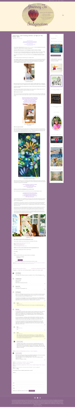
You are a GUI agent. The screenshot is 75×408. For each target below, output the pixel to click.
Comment (14, 372)
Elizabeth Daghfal (20, 341)
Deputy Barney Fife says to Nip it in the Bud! (19, 268)
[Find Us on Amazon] (40, 398)
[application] (56, 139)
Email (14, 385)
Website (14, 388)
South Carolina (19, 263)
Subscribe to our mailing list (20, 256)
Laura (21, 38)
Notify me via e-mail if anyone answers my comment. (20, 390)
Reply (44, 283)
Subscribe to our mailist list (56, 55)
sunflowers (27, 263)
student (23, 263)
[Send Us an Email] (35, 398)
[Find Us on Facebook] (37, 398)
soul (16, 263)
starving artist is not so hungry (29, 47)
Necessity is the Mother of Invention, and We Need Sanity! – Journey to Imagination (27, 367)
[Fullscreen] (61, 142)
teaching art (32, 263)
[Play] (51, 142)
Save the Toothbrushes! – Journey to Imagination (22, 363)
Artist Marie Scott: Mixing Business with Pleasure (38, 268)
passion (14, 263)
